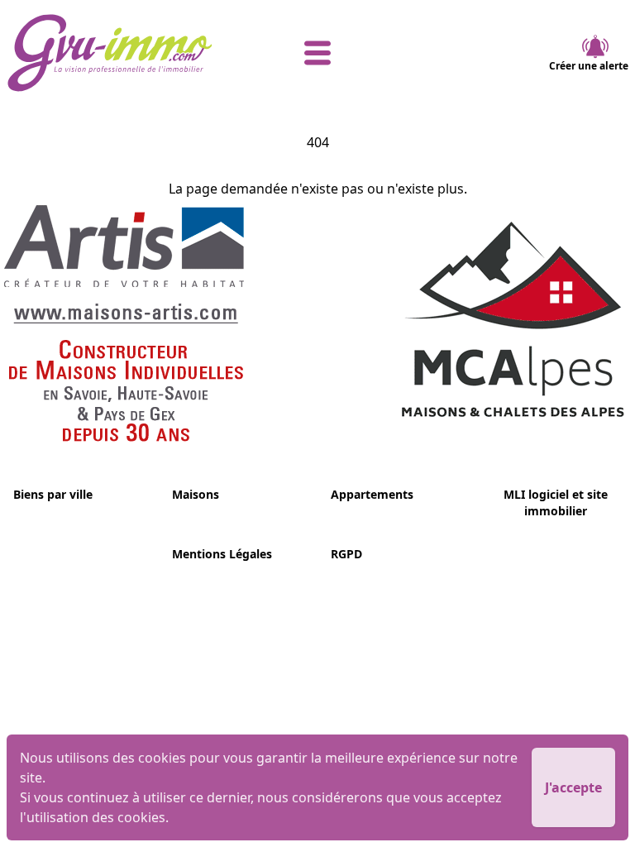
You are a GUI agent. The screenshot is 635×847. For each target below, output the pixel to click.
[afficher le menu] (318, 53)
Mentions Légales (222, 554)
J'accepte (573, 787)
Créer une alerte (588, 66)
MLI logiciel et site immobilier (556, 502)
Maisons (195, 494)
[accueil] (110, 53)
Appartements (372, 494)
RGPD (346, 554)
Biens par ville (53, 494)
